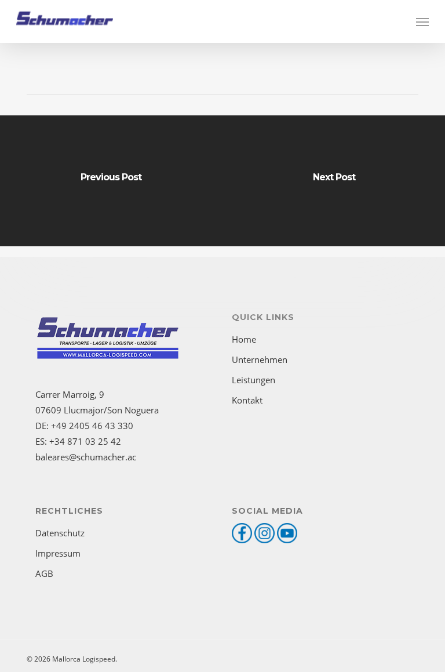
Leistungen (253, 380)
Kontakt (247, 400)
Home (244, 339)
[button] (422, 21)
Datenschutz (60, 533)
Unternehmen (259, 359)
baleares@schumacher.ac (85, 457)
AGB (44, 573)
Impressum (58, 553)
